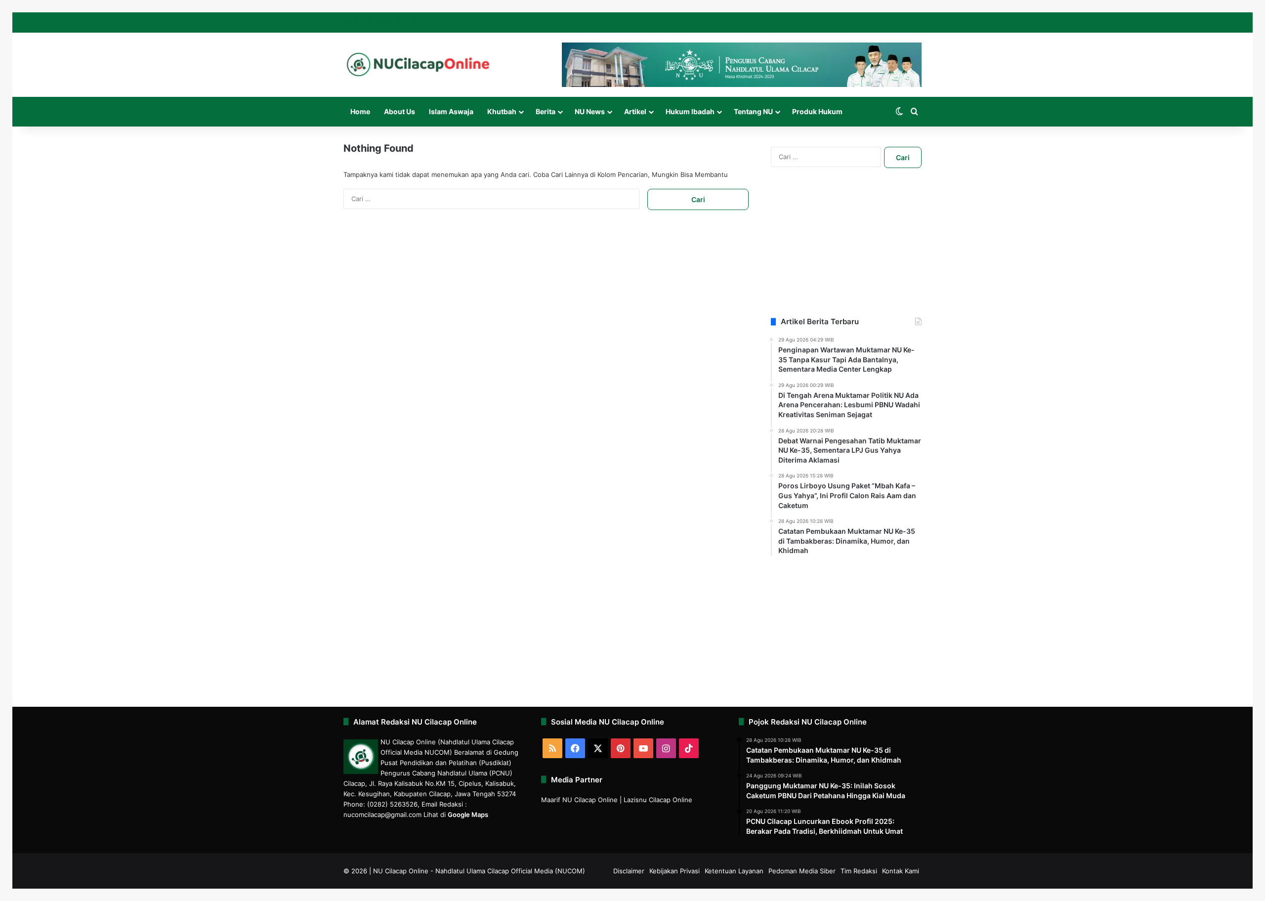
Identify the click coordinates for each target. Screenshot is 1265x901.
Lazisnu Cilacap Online (658, 800)
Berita (545, 111)
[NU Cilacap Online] (417, 64)
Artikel (635, 111)
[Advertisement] (846, 254)
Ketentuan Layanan (734, 871)
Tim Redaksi (859, 871)
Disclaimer (628, 871)
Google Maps (468, 814)
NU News (590, 111)
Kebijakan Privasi (674, 871)
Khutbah (501, 111)
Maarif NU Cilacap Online (579, 800)
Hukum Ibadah (690, 111)
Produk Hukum (817, 111)
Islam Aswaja (451, 111)
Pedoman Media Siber (802, 871)
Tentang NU (753, 111)
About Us (399, 111)
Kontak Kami (900, 871)
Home (360, 111)
